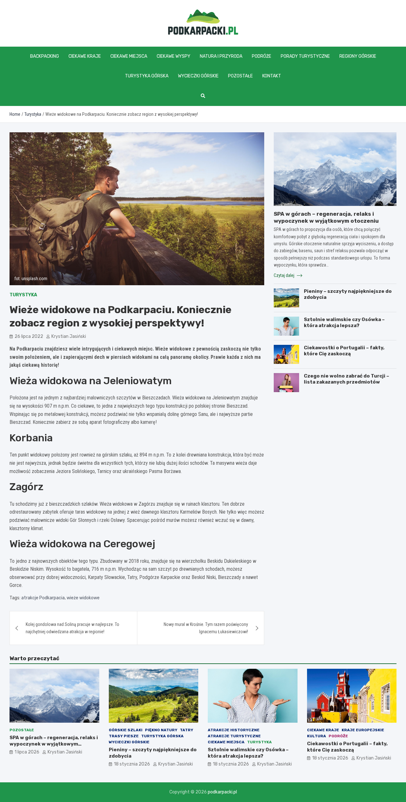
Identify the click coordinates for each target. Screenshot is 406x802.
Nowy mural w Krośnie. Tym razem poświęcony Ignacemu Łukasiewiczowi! (206, 628)
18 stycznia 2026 (132, 764)
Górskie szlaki (125, 730)
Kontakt (271, 76)
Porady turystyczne (305, 56)
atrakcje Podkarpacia (43, 598)
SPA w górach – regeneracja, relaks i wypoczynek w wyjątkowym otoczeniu (54, 744)
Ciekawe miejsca (128, 56)
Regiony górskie (357, 56)
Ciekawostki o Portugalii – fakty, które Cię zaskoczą (344, 351)
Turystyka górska (146, 76)
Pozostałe (240, 76)
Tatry (186, 730)
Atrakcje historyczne (233, 730)
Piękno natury (161, 730)
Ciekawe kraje (85, 56)
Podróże (261, 56)
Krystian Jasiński (68, 336)
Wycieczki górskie (198, 76)
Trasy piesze (124, 736)
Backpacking (44, 56)
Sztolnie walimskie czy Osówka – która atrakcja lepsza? (344, 323)
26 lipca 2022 (29, 336)
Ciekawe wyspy (173, 56)
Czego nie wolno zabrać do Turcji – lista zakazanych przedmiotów (346, 379)
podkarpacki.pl (222, 792)
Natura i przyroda (221, 56)
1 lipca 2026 (27, 752)
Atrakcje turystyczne (234, 736)
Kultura (316, 736)
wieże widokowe (83, 598)
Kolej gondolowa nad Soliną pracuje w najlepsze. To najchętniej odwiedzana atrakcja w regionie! (72, 628)
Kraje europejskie (363, 730)
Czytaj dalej (284, 275)
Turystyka (23, 295)
